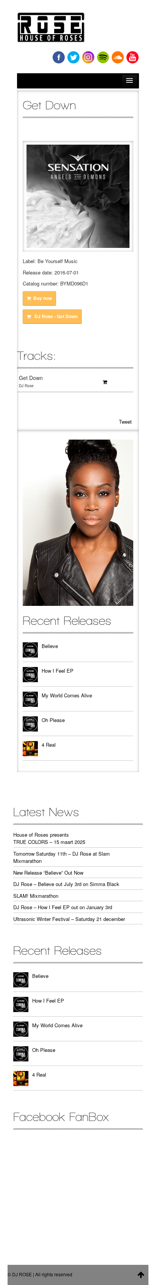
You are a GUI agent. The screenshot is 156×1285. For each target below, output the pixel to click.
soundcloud (117, 57)
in (88, 57)
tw (73, 57)
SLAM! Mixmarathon (35, 895)
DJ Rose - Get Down (55, 316)
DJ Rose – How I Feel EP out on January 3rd (62, 907)
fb (58, 57)
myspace (103, 57)
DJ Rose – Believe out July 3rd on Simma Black (66, 884)
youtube (132, 57)
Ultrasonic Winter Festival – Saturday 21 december (69, 918)
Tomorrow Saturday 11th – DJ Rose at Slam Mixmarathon (61, 857)
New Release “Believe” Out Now (48, 872)
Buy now (42, 298)
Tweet (125, 421)
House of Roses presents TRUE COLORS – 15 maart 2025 (49, 838)
